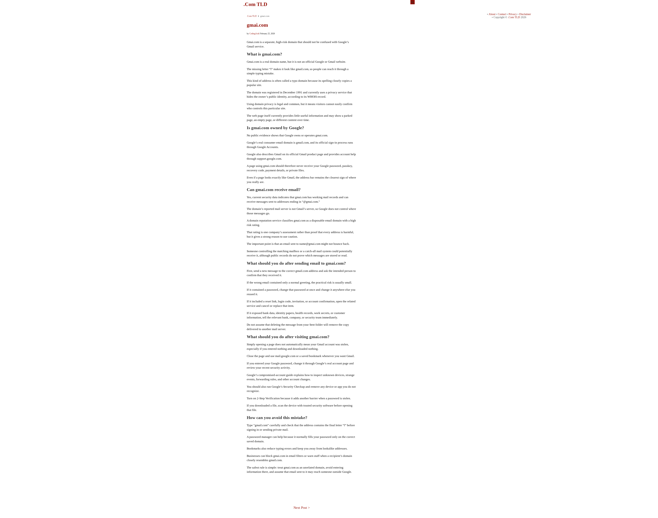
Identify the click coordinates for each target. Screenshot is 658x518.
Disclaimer (525, 14)
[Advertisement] (301, 484)
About (492, 14)
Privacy (513, 14)
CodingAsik (254, 33)
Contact (502, 14)
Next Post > (302, 507)
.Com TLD (255, 4)
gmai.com (257, 25)
